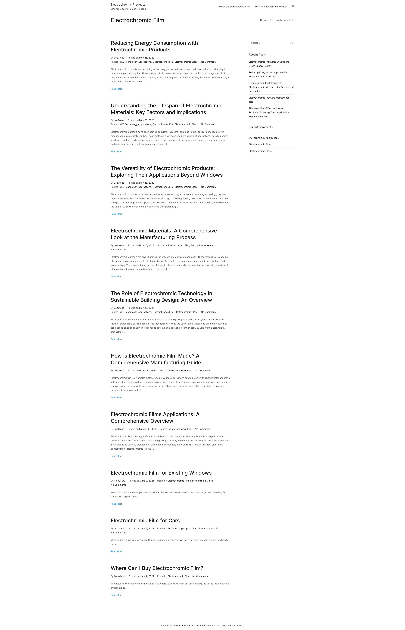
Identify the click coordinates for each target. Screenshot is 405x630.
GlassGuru (119, 480)
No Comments (209, 61)
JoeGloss (119, 57)
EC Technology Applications (136, 61)
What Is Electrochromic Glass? (271, 6)
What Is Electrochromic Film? (234, 6)
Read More (116, 88)
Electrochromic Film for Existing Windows (161, 473)
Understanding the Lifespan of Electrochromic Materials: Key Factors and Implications (271, 87)
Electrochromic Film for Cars (145, 520)
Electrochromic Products (128, 4)
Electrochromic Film (163, 61)
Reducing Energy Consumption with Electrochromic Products (268, 74)
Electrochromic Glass (186, 61)
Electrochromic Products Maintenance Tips (269, 99)
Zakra (223, 625)
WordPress (237, 625)
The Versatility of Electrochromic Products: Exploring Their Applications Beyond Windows (269, 112)
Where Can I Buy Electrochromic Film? (157, 568)
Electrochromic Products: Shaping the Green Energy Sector (269, 63)
